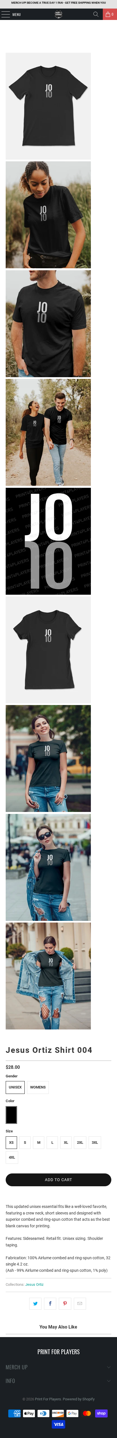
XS (11, 1142)
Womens (38, 1087)
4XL (12, 1157)
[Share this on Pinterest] (65, 1304)
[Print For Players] (58, 14)
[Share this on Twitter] (35, 1304)
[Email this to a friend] (80, 1304)
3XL (95, 1142)
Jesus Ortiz (34, 1284)
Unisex (15, 1087)
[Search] (96, 14)
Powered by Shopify (79, 1399)
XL (66, 1142)
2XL (80, 1142)
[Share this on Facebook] (50, 1304)
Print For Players (48, 1399)
